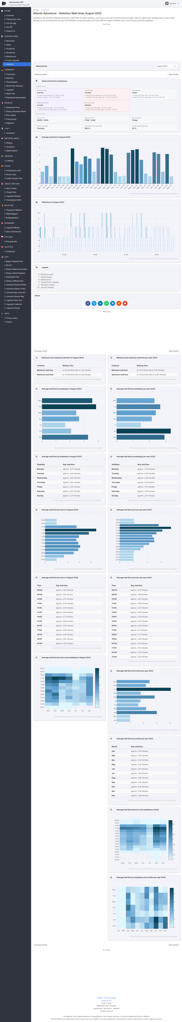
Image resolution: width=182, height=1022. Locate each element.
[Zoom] (152, 144)
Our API (9, 27)
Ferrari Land (11, 174)
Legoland (10, 90)
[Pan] (155, 144)
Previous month (41, 74)
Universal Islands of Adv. (16, 289)
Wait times (10, 41)
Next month (173, 74)
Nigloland (10, 123)
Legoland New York (14, 300)
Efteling (9, 143)
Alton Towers (11, 188)
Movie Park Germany (14, 86)
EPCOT (9, 265)
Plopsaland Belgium (14, 210)
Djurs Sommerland (13, 231)
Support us (10, 31)
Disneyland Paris (13, 107)
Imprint (9, 322)
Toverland (10, 147)
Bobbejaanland (12, 218)
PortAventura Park (13, 170)
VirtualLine (10, 49)
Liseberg (9, 161)
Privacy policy (12, 318)
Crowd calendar (12, 60)
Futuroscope (11, 119)
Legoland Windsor (13, 196)
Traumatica (10, 74)
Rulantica (10, 78)
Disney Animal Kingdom (15, 273)
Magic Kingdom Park (14, 261)
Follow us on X (107, 1000)
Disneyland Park (12, 277)
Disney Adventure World (16, 111)
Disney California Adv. (15, 281)
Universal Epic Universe (15, 292)
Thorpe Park (11, 192)
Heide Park (10, 94)
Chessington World (13, 200)
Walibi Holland (11, 151)
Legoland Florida (13, 308)
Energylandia (11, 241)
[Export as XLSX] (175, 144)
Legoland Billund (13, 228)
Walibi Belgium (12, 214)
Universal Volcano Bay (15, 296)
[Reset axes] (170, 144)
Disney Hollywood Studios (16, 269)
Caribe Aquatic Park (14, 178)
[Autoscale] (167, 144)
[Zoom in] (160, 144)
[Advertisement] (106, 42)
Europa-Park (45, 10)
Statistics (10, 64)
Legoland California (14, 304)
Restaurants (11, 56)
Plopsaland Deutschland (16, 97)
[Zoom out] (163, 144)
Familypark (10, 251)
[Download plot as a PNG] (147, 144)
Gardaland (10, 133)
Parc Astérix (11, 115)
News (8, 45)
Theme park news (13, 19)
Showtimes (10, 53)
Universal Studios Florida (16, 285)
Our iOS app (11, 23)
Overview (10, 15)
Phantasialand (12, 82)
